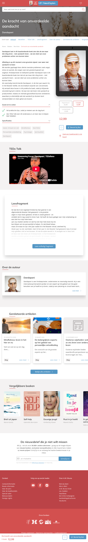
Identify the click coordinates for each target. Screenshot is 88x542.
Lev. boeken (63, 491)
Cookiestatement (61, 533)
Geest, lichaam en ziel (11, 128)
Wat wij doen (63, 484)
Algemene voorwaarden (44, 533)
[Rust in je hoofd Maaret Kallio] (72, 407)
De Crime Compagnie (66, 496)
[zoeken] (84, 9)
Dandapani (7, 136)
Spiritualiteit (39, 132)
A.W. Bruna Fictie (65, 489)
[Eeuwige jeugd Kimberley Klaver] (52, 407)
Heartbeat (62, 493)
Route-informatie (8, 486)
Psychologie (28, 132)
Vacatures (62, 501)
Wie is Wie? (63, 486)
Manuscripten (7, 496)
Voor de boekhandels (9, 491)
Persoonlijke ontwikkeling (12, 132)
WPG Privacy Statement (38, 462)
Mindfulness (25, 128)
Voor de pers (6, 489)
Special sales (6, 493)
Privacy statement (27, 533)
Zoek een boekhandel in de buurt (72, 135)
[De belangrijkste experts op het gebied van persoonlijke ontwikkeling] (47, 340)
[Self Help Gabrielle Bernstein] (32, 407)
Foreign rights (7, 498)
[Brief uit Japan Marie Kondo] (12, 407)
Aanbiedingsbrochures (67, 498)
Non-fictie (36, 128)
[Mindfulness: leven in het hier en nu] (16, 340)
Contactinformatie (8, 484)
